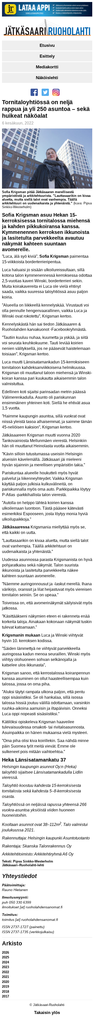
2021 (5, 977)
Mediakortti (47, 67)
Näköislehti (47, 77)
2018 (5, 991)
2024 (5, 962)
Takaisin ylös (47, 1012)
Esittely (47, 56)
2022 (5, 972)
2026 (5, 952)
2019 (5, 986)
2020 (5, 982)
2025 (5, 957)
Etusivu (47, 45)
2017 (5, 996)
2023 (5, 967)
